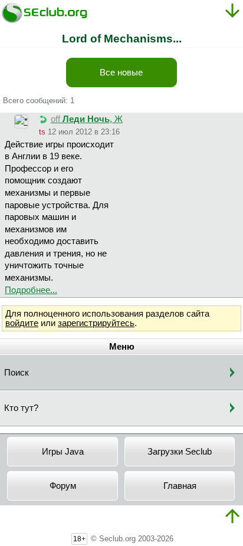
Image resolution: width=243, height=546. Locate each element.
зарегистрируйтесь (96, 323)
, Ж (87, 119)
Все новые (121, 72)
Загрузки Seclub (179, 451)
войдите (21, 323)
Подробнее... (31, 290)
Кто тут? (21, 408)
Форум (63, 486)
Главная (179, 486)
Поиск (16, 372)
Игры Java (63, 451)
